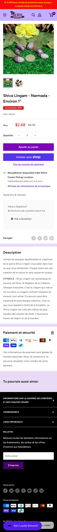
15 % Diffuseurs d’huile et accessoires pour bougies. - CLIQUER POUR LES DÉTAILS (28, 4)
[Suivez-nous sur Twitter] (11, 490)
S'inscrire (13, 465)
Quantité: (8, 135)
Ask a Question (23, 218)
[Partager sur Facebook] (33, 238)
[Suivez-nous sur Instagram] (17, 490)
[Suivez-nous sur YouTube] (29, 490)
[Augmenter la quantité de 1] (35, 135)
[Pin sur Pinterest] (39, 238)
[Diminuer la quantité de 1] (18, 135)
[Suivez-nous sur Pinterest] (23, 490)
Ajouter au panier (28, 146)
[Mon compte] (39, 15)
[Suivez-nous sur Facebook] (5, 490)
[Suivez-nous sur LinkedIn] (41, 490)
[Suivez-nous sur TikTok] (35, 490)
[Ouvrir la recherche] (33, 15)
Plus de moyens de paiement (28, 164)
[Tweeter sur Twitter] (45, 238)
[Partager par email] (51, 238)
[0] (51, 15)
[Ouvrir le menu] (4, 15)
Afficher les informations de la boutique (29, 186)
